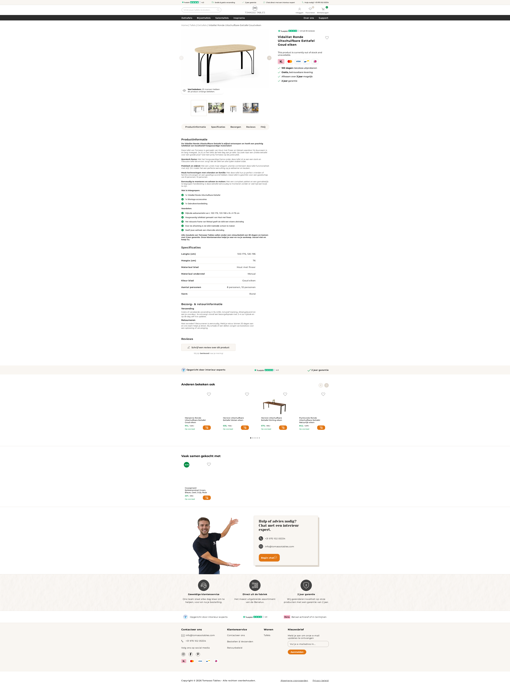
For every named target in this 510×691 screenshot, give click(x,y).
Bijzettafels (204, 17)
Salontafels (222, 17)
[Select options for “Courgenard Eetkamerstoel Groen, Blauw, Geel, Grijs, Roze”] (207, 498)
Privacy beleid (321, 680)
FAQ (263, 126)
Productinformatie (195, 126)
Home (184, 25)
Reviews (250, 126)
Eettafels (187, 17)
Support (323, 17)
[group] (225, 58)
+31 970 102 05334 (322, 2)
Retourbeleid (234, 647)
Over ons (309, 17)
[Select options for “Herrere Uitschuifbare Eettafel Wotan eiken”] (245, 427)
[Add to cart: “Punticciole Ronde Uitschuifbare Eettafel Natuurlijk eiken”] (321, 427)
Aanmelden (297, 652)
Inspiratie (239, 17)
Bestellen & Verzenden (240, 641)
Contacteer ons (236, 635)
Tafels (193, 25)
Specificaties (218, 126)
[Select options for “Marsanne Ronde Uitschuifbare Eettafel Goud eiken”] (207, 427)
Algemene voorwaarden (294, 680)
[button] (269, 58)
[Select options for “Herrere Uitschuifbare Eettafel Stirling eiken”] (283, 427)
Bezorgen (235, 126)
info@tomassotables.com (279, 546)
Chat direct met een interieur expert (280, 2)
